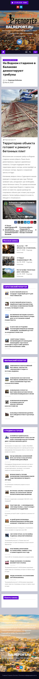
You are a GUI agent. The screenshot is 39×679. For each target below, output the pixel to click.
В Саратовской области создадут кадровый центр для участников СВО (21, 293)
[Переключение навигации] (26, 52)
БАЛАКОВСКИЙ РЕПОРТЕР (10, 60)
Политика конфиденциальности (28, 675)
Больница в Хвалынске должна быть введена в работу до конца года (22, 414)
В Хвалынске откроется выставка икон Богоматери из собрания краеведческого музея (22, 392)
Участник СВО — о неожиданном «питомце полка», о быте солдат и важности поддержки (22, 507)
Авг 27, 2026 (21, 250)
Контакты (15, 675)
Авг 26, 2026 (21, 262)
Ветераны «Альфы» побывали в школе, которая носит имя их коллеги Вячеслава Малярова (21, 492)
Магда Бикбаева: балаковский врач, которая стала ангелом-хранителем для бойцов (21, 457)
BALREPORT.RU (19, 27)
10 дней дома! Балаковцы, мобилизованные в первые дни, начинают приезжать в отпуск (21, 521)
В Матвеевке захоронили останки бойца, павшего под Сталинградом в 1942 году (21, 550)
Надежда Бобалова (15, 80)
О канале (10, 675)
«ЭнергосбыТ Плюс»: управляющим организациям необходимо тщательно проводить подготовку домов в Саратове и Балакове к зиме (18, 342)
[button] (30, 52)
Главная (4, 675)
